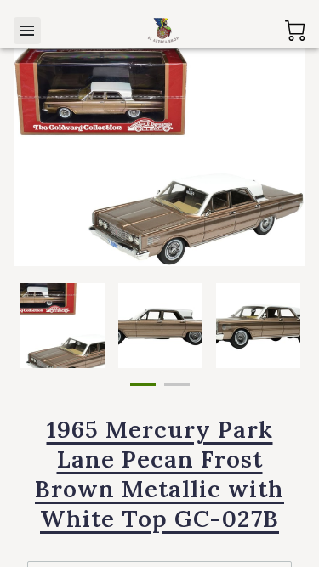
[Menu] (27, 30)
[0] (295, 30)
